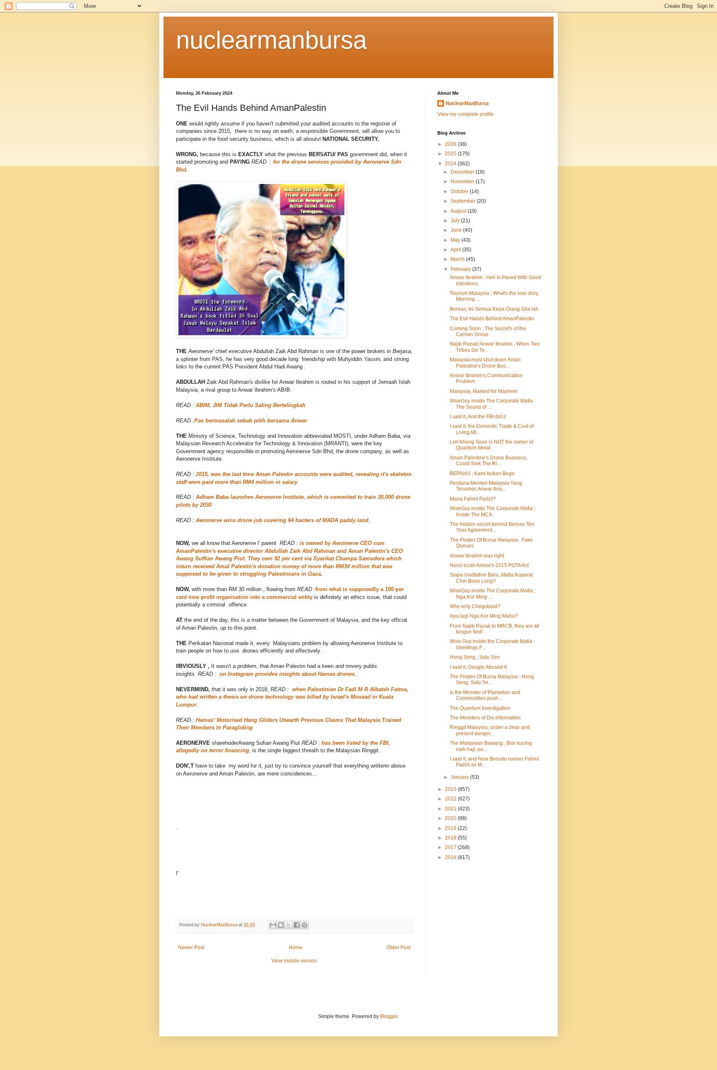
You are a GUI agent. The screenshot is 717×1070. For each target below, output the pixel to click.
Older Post (398, 947)
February (461, 269)
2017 (451, 847)
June (457, 230)
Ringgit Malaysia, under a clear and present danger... (490, 730)
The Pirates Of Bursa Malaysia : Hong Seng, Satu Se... (492, 679)
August (459, 211)
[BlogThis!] (281, 925)
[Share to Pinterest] (304, 925)
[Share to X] (289, 925)
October (460, 191)
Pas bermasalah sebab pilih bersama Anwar (250, 420)
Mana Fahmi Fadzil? (473, 499)
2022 (451, 799)
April (456, 250)
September (464, 201)
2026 (451, 144)
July (456, 220)
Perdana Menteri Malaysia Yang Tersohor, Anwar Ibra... (486, 486)
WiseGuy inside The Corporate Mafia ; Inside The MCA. (492, 511)
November (463, 181)
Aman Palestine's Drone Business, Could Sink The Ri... (488, 460)
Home (295, 947)
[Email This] (273, 925)
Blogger (389, 1016)
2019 (451, 828)
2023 (451, 789)
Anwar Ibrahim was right (477, 556)
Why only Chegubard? (475, 606)
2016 (451, 857)
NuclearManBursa (467, 103)
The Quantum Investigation (480, 708)
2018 (451, 838)
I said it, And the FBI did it (478, 417)
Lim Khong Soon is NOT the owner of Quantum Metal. (491, 445)
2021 (451, 809)
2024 (451, 164)
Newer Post (191, 947)
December (463, 172)
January (460, 777)
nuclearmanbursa (271, 40)
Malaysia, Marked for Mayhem (483, 391)
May (456, 240)
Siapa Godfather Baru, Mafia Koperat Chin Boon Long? (491, 578)
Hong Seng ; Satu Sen (475, 657)
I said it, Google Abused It (478, 667)
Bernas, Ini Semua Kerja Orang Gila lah (494, 309)
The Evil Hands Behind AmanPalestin (492, 318)
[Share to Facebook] (297, 925)
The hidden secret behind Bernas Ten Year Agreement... (492, 527)
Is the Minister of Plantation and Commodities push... (485, 695)
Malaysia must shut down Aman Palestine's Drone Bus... (485, 362)
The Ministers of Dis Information (485, 718)
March (458, 259)
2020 (451, 818)
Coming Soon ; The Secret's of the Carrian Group (488, 331)
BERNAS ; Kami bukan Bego (482, 473)
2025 (451, 154)
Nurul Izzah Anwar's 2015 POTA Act (489, 565)
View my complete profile (465, 114)
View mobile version (294, 961)
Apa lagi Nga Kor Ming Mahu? (484, 616)
